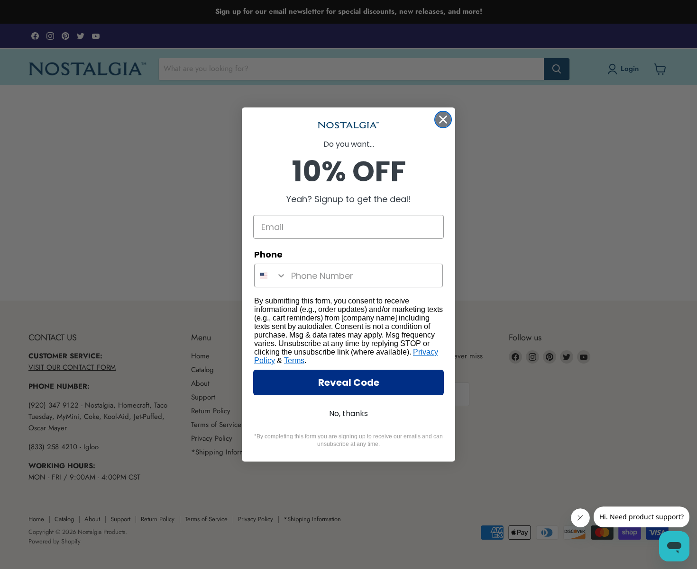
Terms (294, 360)
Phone (268, 254)
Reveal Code (348, 382)
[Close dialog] (443, 119)
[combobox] (270, 275)
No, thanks (348, 413)
